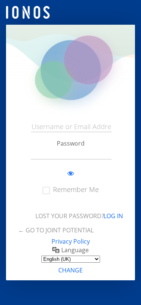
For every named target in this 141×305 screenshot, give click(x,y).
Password (71, 143)
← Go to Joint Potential (56, 230)
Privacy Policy (71, 241)
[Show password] (70, 174)
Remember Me (76, 189)
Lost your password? (69, 216)
